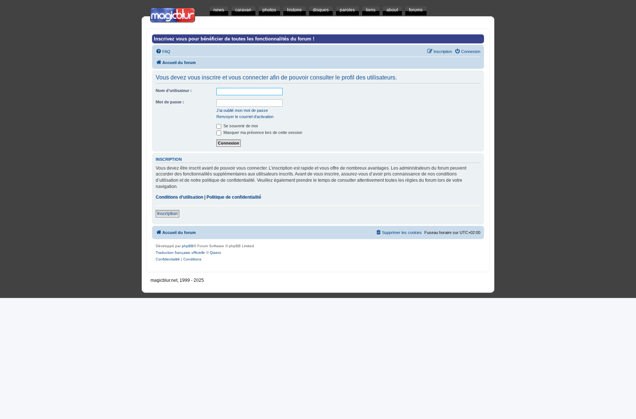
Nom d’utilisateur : (174, 90)
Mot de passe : (170, 102)
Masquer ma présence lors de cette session (262, 132)
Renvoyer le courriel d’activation (244, 116)
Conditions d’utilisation (179, 197)
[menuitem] (163, 51)
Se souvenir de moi (240, 126)
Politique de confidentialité (233, 197)
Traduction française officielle (180, 253)
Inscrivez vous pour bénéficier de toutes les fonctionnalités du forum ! (234, 39)
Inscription (167, 213)
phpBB (188, 246)
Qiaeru (215, 253)
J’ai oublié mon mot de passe (242, 110)
